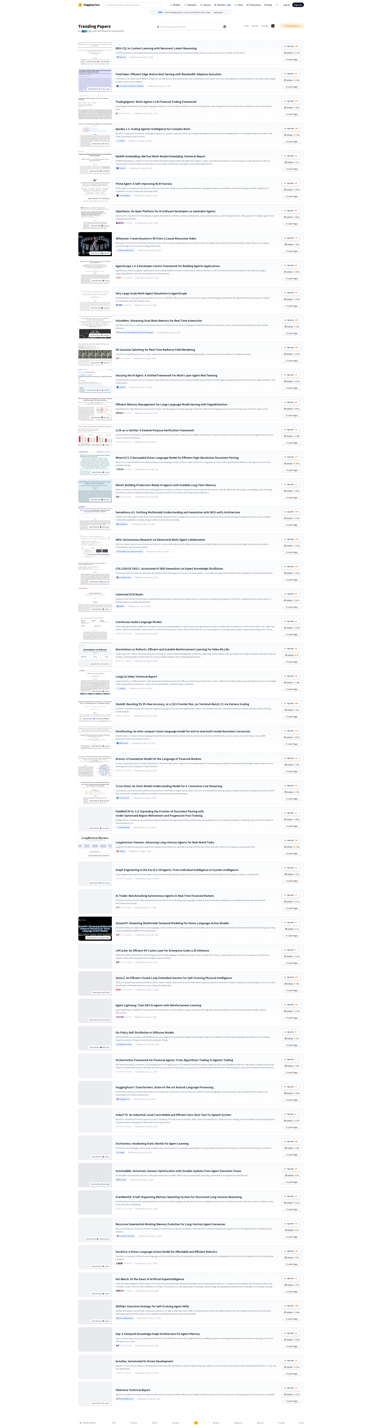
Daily (247, 26)
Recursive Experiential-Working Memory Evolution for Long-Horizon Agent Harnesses (170, 1224)
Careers (175, 1422)
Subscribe (218, 12)
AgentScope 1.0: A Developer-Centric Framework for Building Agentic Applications (168, 266)
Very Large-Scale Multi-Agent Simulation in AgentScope (151, 293)
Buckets (223, 4)
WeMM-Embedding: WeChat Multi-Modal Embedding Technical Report (160, 156)
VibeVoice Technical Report (133, 1390)
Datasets (192, 4)
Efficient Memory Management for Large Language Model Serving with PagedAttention (171, 404)
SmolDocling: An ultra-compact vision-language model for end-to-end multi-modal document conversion (183, 731)
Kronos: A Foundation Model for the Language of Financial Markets (158, 759)
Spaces (207, 4)
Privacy (134, 1422)
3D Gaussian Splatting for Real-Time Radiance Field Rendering (155, 349)
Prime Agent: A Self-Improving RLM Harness (144, 183)
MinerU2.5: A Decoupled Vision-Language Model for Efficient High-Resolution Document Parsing (177, 457)
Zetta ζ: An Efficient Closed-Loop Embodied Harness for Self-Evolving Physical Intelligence (174, 978)
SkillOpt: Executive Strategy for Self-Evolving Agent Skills (152, 1306)
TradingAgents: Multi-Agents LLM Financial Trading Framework (156, 102)
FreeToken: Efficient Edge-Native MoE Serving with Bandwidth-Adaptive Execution (168, 74)
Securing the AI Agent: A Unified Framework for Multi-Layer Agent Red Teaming (166, 375)
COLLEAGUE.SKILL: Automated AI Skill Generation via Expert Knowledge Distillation (169, 568)
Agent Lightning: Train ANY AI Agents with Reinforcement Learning (158, 1005)
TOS (114, 1422)
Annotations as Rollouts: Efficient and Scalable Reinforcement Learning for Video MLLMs (172, 649)
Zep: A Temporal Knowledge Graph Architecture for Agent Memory (158, 1334)
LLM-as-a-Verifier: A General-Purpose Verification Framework (155, 430)
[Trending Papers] (272, 25)
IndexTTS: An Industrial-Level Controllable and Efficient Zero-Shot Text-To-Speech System (173, 1115)
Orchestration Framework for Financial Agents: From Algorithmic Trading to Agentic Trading (174, 1060)
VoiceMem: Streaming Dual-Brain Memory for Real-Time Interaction (159, 320)
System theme (89, 1422)
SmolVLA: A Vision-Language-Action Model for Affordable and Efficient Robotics (166, 1251)
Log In (286, 4)
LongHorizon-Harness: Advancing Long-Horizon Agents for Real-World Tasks (165, 842)
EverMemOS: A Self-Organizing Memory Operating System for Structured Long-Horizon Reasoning (179, 1197)
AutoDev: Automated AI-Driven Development (144, 1361)
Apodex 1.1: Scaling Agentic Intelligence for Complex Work (153, 129)
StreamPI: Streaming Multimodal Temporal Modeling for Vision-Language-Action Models (172, 923)
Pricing (268, 4)
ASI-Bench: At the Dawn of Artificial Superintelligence (150, 1279)
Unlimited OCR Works (129, 594)
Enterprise (255, 4)
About (154, 1422)
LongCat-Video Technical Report (136, 676)
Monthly (264, 26)
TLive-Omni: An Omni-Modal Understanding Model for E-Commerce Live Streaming (169, 786)
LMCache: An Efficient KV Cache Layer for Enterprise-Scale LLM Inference (162, 950)
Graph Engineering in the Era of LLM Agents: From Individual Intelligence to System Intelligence (177, 870)
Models (176, 4)
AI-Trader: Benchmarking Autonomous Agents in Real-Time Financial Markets (165, 896)
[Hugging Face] (196, 1423)
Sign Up (298, 4)
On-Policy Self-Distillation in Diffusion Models (145, 1032)
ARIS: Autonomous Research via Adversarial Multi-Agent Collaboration (160, 539)
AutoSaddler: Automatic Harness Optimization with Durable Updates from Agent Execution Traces (178, 1171)
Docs (240, 4)
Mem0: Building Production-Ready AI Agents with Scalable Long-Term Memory (166, 485)
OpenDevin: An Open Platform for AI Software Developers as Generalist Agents (166, 211)
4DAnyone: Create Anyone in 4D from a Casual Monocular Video (156, 238)
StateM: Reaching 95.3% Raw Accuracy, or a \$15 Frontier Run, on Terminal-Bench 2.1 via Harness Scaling (182, 704)
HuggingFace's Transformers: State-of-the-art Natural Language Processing (164, 1087)
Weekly (255, 26)
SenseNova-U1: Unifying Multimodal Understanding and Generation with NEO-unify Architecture (178, 512)
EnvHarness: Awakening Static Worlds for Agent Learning (152, 1143)
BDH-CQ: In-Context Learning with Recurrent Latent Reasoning (156, 48)
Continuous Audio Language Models (139, 622)
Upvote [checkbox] (292, 46)
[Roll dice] (224, 27)
